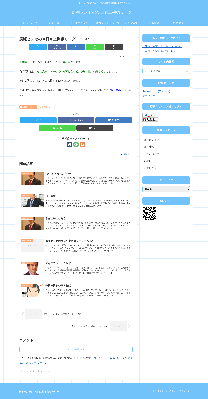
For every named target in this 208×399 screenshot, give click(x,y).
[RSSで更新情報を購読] (82, 144)
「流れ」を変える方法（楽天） (160, 51)
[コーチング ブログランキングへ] (150, 119)
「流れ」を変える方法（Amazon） (162, 46)
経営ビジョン (151, 139)
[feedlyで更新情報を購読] (76, 144)
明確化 (147, 161)
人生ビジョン (151, 168)
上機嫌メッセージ (29, 107)
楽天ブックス (150, 95)
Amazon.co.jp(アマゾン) (156, 91)
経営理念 (149, 146)
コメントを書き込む (76, 349)
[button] (114, 47)
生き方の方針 (151, 153)
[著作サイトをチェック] (69, 144)
